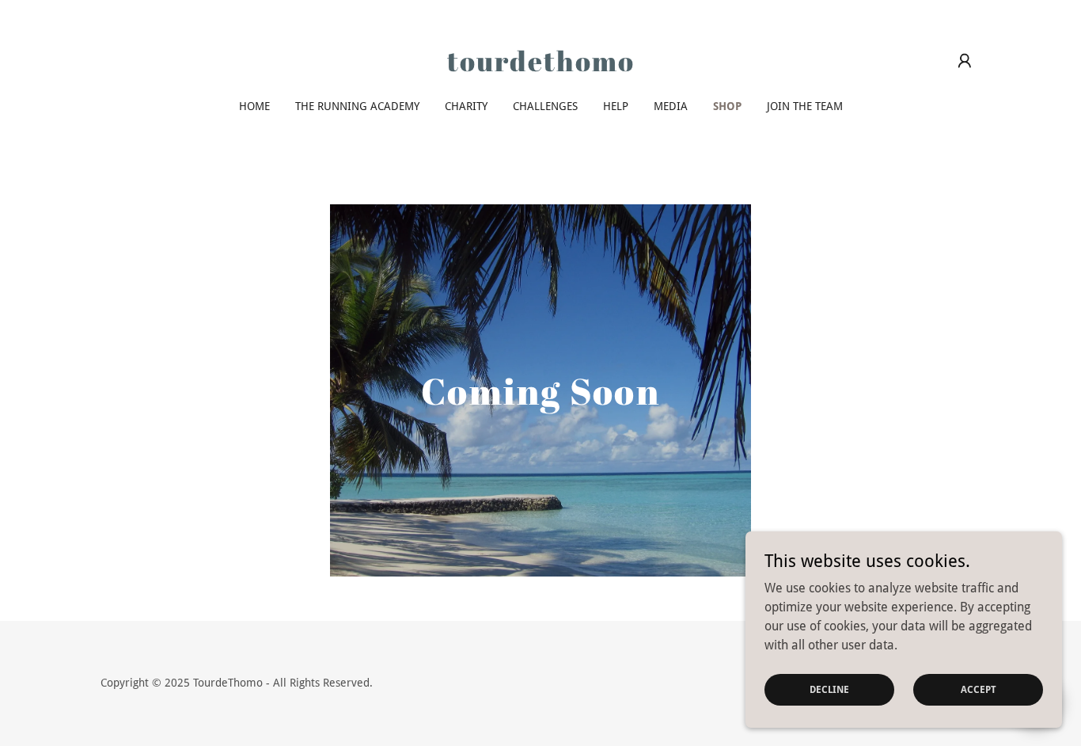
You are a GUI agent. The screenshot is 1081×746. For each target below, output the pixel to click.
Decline (829, 689)
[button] (964, 61)
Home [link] (254, 106)
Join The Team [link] (805, 106)
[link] (541, 66)
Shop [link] (727, 106)
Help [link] (615, 106)
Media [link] (671, 106)
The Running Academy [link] (357, 106)
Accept (978, 689)
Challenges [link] (545, 106)
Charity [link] (466, 106)
